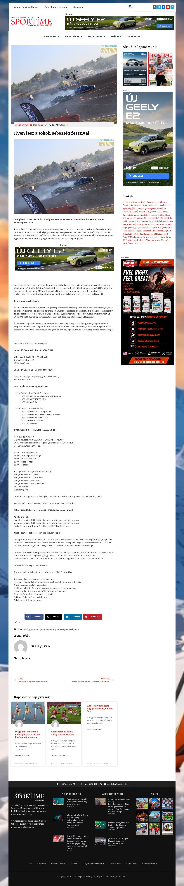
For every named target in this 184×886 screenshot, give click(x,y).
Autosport (63, 124)
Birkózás (157, 202)
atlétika (143, 199)
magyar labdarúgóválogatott (159, 218)
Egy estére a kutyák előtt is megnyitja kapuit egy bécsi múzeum (77, 801)
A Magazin (50, 36)
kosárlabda (155, 215)
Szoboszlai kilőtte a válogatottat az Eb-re (62, 733)
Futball (144, 208)
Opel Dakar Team (160, 221)
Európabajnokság (147, 205)
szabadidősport (157, 227)
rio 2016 (160, 224)
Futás (29, 863)
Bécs (167, 202)
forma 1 (130, 208)
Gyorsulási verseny (47, 629)
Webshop (134, 36)
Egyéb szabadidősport (94, 863)
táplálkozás (151, 231)
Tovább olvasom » (22, 756)
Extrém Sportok (58, 863)
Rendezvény (146, 225)
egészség (130, 205)
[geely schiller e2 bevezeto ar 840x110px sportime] (119, 22)
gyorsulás (33, 629)
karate (131, 215)
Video (128, 234)
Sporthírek (72, 36)
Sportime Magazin (137, 228)
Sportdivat (95, 36)
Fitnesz (74, 863)
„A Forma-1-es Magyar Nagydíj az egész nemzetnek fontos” (118, 841)
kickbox (142, 215)
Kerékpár (41, 863)
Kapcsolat (78, 7)
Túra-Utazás (115, 863)
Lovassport (131, 863)
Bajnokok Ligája (142, 202)
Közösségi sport (149, 863)
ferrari (161, 205)
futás (156, 209)
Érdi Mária (154, 237)
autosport (154, 199)
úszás (133, 240)
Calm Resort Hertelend (56, 7)
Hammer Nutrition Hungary (26, 7)
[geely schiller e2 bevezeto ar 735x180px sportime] (64, 258)
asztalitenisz (130, 199)
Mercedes (129, 221)
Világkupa (156, 234)
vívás (131, 237)
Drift (26, 629)
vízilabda (142, 237)
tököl (76, 629)
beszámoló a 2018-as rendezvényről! (31, 343)
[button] (130, 6)
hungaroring (141, 212)
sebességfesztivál (65, 629)
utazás (163, 231)
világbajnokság (141, 234)
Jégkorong (155, 212)
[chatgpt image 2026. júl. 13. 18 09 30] (147, 308)
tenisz (138, 231)
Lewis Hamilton (136, 218)
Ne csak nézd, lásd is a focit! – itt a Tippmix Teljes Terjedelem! (118, 825)
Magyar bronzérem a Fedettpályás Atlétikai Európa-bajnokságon (27, 734)
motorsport (143, 221)
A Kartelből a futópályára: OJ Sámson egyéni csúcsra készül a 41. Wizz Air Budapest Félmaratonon (78, 820)
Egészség (116, 36)
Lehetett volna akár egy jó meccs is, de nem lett (100, 708)
